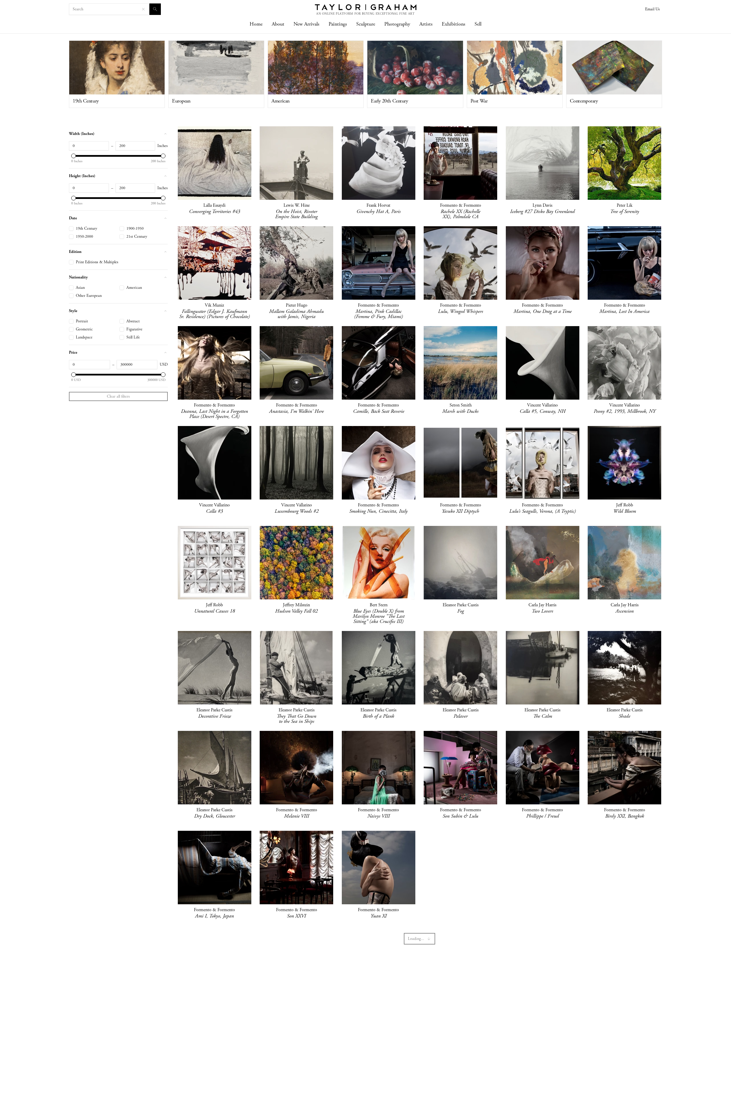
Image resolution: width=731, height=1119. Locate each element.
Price (73, 352)
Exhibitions (453, 24)
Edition (75, 251)
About (278, 24)
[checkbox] (71, 228)
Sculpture (365, 24)
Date (73, 218)
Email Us (652, 9)
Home (256, 24)
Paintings (338, 24)
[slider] (73, 156)
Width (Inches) (81, 133)
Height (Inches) (82, 175)
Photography (397, 24)
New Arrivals (306, 24)
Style (73, 310)
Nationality (78, 277)
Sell (478, 24)
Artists (426, 24)
